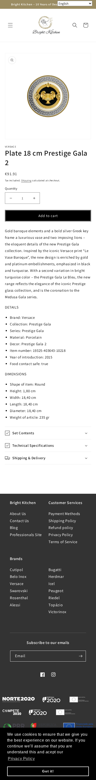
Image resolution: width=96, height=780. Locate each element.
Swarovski (19, 590)
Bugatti (54, 569)
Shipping (26, 180)
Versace (16, 583)
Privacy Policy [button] (21, 759)
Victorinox (57, 611)
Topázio (55, 605)
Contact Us (19, 520)
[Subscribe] (80, 656)
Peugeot (55, 590)
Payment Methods (64, 513)
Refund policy (60, 527)
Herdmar (56, 576)
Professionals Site (26, 534)
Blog (14, 527)
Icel (51, 583)
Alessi (15, 605)
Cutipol (16, 569)
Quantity (11, 188)
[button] (10, 25)
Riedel (54, 597)
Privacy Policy (60, 534)
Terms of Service (63, 541)
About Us (18, 513)
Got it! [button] (48, 771)
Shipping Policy (62, 520)
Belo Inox (18, 576)
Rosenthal (19, 597)
